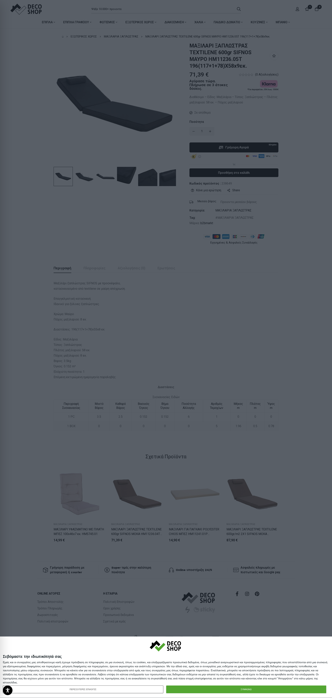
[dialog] (166, 667)
